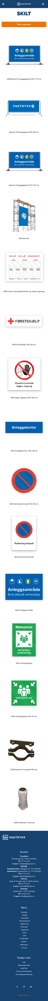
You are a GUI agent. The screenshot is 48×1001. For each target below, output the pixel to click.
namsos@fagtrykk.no (27, 886)
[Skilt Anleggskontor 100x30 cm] (24, 427)
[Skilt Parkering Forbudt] (24, 533)
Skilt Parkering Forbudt (24, 557)
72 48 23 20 (25, 894)
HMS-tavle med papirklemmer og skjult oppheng (24, 291)
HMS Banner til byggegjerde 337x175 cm (24, 79)
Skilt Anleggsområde (24, 610)
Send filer (24, 968)
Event (25, 933)
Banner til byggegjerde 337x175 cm (24, 185)
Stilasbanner (24, 238)
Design (24, 915)
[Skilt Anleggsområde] (24, 586)
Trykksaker (25, 930)
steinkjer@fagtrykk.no (27, 876)
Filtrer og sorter (24, 24)
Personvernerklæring (24, 971)
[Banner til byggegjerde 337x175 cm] (24, 161)
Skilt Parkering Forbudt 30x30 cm (24, 504)
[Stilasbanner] (24, 214)
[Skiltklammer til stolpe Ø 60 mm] (24, 746)
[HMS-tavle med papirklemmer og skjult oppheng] (24, 267)
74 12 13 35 (25, 874)
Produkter (24, 927)
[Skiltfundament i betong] (24, 799)
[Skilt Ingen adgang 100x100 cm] (24, 374)
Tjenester (24, 912)
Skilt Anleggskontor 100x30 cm (24, 451)
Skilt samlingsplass (24, 663)
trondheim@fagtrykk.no (27, 864)
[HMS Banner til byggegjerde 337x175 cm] (24, 55)
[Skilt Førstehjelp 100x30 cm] (24, 321)
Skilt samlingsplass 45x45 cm (24, 716)
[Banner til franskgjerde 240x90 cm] (24, 108)
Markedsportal (24, 921)
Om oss (24, 948)
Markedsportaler (24, 965)
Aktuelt (24, 941)
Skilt (24, 935)
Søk (24, 962)
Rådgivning (24, 924)
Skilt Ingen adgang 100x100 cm (24, 397)
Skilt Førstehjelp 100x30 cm (24, 344)
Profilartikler (24, 938)
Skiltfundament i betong (24, 822)
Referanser (24, 945)
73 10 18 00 (25, 861)
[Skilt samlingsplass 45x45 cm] (24, 692)
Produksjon (25, 918)
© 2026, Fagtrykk (23, 995)
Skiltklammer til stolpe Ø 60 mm (24, 769)
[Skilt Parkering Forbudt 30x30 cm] (24, 480)
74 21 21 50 (25, 884)
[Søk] (43, 4)
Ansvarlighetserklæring (24, 974)
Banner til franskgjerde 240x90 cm (24, 132)
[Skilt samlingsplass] (24, 639)
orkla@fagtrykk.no (27, 896)
